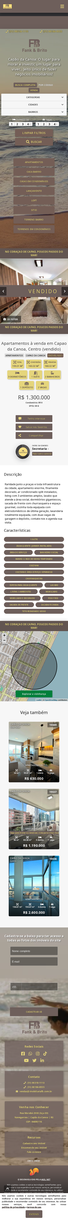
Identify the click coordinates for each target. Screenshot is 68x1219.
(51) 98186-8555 (52, 31)
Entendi (34, 1214)
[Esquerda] (3, 291)
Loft (34, 200)
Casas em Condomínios (34, 181)
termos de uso (34, 1207)
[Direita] (65, 291)
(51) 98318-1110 (18, 31)
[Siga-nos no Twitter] (34, 1060)
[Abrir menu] (62, 6)
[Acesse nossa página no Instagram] (38, 1054)
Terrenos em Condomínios (34, 229)
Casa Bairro (34, 171)
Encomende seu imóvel (34, 1147)
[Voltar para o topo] (7, 1188)
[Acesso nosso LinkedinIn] (42, 1060)
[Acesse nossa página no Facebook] (23, 1054)
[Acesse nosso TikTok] (45, 1054)
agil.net (45, 1179)
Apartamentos (34, 162)
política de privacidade (13, 1207)
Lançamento (34, 190)
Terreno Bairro (33, 219)
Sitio (34, 209)
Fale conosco (34, 1151)
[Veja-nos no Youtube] (26, 1060)
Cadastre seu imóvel (34, 1143)
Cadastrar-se (34, 1011)
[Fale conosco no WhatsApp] (30, 1054)
